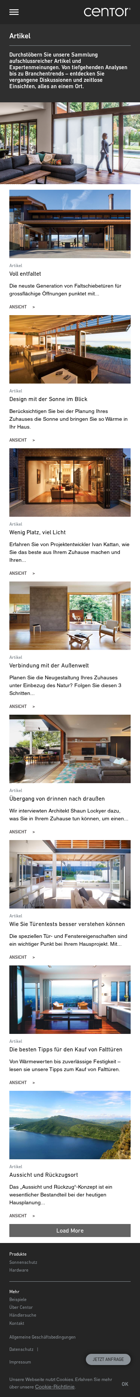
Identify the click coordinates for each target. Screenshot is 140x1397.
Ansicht (18, 307)
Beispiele (18, 1299)
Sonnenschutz (23, 1262)
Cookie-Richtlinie (55, 1387)
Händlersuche (22, 1315)
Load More (70, 1230)
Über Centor (21, 1307)
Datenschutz (21, 1349)
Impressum (20, 1362)
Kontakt (16, 1323)
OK (125, 1384)
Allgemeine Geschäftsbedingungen (42, 1337)
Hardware (18, 1270)
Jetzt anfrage (108, 1359)
